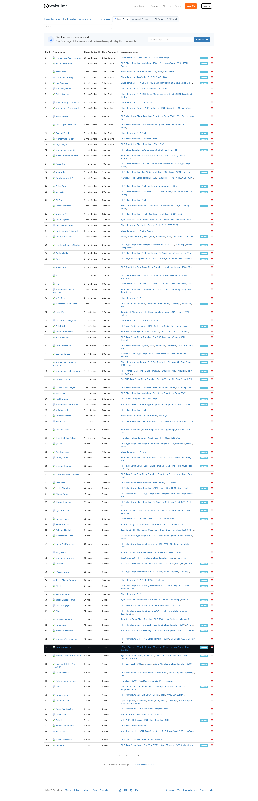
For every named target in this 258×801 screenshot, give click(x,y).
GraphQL (125, 340)
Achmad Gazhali (63, 530)
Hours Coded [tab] (122, 19)
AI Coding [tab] (158, 19)
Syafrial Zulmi (62, 133)
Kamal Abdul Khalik (65, 726)
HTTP (169, 225)
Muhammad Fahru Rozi (67, 404)
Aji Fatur (60, 200)
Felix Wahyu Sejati (64, 225)
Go (160, 206)
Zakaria (59, 720)
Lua (173, 83)
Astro (139, 220)
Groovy (145, 586)
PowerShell (168, 275)
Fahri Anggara (62, 220)
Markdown (147, 63)
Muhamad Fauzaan (65, 558)
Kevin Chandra (63, 488)
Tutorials (104, 790)
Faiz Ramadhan (63, 345)
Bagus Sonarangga (65, 77)
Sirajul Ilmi (61, 552)
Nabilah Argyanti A (64, 178)
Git (188, 83)
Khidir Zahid (61, 393)
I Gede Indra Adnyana (66, 387)
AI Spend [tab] (173, 19)
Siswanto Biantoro (64, 630)
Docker (185, 326)
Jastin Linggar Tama (65, 600)
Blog (95, 790)
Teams (154, 6)
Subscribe (201, 39)
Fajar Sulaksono (63, 94)
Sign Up (191, 6)
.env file (161, 259)
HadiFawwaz (62, 399)
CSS (178, 63)
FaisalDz (60, 312)
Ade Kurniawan (63, 452)
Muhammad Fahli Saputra (68, 371)
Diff (175, 404)
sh (127, 259)
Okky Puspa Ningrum (66, 320)
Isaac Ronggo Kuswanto (67, 102)
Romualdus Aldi (63, 524)
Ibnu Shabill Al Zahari (66, 438)
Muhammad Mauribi (65, 150)
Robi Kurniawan (63, 647)
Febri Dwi (60, 326)
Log (183, 172)
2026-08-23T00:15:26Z (143, 765)
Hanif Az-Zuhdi (63, 379)
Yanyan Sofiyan (63, 354)
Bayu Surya (61, 144)
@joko (59, 443)
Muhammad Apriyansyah (67, 108)
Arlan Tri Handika (64, 63)
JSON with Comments (131, 703)
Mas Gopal (61, 267)
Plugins (166, 6)
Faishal (59, 563)
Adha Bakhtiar (62, 337)
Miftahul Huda (62, 410)
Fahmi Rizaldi (62, 700)
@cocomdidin (62, 572)
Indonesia (102, 19)
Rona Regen (62, 695)
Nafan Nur (61, 164)
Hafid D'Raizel (62, 672)
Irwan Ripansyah (64, 740)
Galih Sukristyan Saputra (67, 474)
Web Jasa (60, 482)
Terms (68, 790)
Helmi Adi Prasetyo (65, 544)
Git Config (157, 77)
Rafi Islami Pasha (64, 619)
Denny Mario (62, 457)
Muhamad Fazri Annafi (66, 304)
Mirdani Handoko (64, 466)
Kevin (58, 259)
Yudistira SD (61, 214)
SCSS (178, 686)
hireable (204, 58)
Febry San (61, 186)
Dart (144, 125)
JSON (155, 63)
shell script (164, 58)
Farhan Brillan (62, 253)
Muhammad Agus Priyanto (68, 58)
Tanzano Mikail (63, 594)
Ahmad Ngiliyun (63, 605)
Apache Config (183, 619)
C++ (156, 519)
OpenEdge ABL (128, 700)
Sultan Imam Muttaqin (66, 681)
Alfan (58, 611)
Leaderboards (139, 6)
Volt (122, 720)
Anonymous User (64, 236)
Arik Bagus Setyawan (66, 125)
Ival (57, 284)
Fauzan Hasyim (63, 519)
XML (179, 108)
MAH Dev (60, 298)
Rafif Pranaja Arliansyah (67, 231)
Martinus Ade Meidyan (66, 639)
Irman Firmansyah (64, 331)
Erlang (178, 326)
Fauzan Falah (62, 429)
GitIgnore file (174, 362)
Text (189, 172)
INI (176, 150)
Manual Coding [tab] (141, 19)
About (87, 790)
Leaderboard (54, 19)
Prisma (151, 225)
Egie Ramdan (62, 510)
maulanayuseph (63, 88)
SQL (144, 102)
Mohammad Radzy (65, 139)
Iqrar (58, 275)
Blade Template (79, 19)
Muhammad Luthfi (64, 535)
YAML (178, 178)
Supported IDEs (172, 790)
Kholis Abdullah (63, 116)
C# (174, 108)
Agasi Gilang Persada (66, 580)
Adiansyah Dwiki (63, 416)
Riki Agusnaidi (62, 83)
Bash (155, 58)
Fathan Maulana (63, 206)
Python (124, 66)
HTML (150, 83)
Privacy (77, 790)
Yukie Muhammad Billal (67, 155)
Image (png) (164, 186)
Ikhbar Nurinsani (63, 502)
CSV (186, 236)
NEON (185, 63)
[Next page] (138, 756)
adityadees (61, 72)
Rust (190, 474)
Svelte (146, 236)
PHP (150, 58)
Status (203, 790)
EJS (134, 558)
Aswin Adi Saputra (64, 709)
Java (130, 365)
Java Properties (175, 586)
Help (211, 790)
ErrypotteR (61, 192)
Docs (178, 6)
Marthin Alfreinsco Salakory (69, 245)
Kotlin (134, 731)
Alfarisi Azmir (62, 494)
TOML (178, 275)
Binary (169, 108)
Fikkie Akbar (61, 731)
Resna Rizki (61, 745)
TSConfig (125, 357)
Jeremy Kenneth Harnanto (68, 655)
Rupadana (61, 625)
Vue (154, 72)
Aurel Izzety (61, 714)
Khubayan (60, 421)
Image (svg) (180, 289)
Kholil (58, 586)
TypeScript (142, 58)
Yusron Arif (61, 172)
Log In (206, 6)
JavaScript (170, 63)
